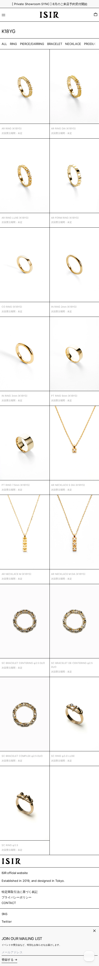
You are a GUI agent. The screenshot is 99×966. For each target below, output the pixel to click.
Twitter (7, 921)
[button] (95, 15)
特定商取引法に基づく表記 (20, 892)
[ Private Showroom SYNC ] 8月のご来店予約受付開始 (49, 4)
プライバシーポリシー (17, 897)
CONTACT (9, 903)
